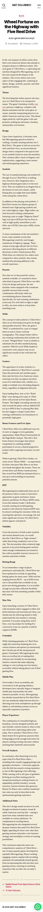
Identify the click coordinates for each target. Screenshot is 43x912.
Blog (21, 16)
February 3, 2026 (30, 43)
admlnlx (14, 43)
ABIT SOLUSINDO (21, 5)
